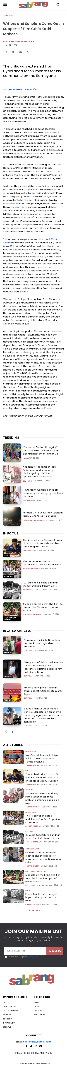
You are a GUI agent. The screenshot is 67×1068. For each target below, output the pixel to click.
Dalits (7, 555)
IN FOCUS (11, 533)
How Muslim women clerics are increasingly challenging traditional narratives (43, 493)
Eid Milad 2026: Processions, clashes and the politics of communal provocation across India (43, 857)
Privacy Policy (32, 957)
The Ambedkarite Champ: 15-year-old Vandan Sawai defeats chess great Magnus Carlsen (43, 543)
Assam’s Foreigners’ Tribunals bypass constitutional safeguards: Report (43, 691)
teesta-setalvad (31, 589)
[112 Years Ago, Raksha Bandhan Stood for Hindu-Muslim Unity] (12, 590)
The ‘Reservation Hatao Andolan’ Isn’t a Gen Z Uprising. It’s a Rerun (42, 563)
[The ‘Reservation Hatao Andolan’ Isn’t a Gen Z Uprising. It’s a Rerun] (12, 569)
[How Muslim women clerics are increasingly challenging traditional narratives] (12, 495)
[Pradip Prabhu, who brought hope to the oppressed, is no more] (13, 896)
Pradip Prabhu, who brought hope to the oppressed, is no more (41, 897)
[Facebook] (6, 52)
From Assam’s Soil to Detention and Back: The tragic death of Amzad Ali (42, 643)
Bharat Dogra (32, 904)
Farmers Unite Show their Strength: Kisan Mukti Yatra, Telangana (43, 514)
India (25, 458)
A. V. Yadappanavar (32, 614)
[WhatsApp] (28, 52)
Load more (32, 910)
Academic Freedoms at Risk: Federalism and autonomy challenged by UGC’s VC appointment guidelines (39, 471)
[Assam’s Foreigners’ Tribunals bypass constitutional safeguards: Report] (12, 692)
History (7, 598)
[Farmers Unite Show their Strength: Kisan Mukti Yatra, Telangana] (12, 516)
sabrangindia (29, 550)
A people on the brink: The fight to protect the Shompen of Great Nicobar (43, 607)
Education (28, 481)
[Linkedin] (20, 52)
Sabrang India (32, 807)
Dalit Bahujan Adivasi (33, 520)
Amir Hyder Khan (31, 568)
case (16, 207)
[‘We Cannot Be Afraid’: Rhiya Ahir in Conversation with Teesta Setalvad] (13, 757)
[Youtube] (40, 1046)
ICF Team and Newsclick (19, 41)
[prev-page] (6, 732)
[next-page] (12, 732)
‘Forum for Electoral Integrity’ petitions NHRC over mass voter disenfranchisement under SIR (41, 450)
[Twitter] (13, 52)
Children (29, 790)
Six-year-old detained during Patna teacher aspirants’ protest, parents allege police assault (42, 798)
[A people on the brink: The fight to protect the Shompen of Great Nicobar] (12, 611)
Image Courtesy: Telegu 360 (20, 89)
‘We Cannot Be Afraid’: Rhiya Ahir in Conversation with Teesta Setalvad (41, 758)
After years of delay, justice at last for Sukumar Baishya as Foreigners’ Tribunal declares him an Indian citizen (44, 667)
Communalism (29, 501)
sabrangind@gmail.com (37, 1041)
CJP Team (28, 650)
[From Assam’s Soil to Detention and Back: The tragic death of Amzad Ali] (12, 645)
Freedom (8, 15)
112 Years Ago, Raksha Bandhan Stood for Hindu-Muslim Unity (40, 584)
